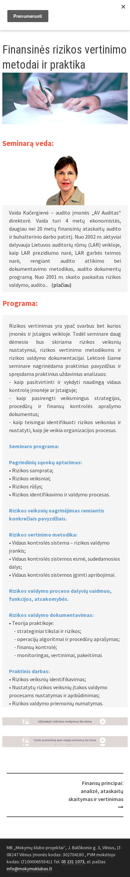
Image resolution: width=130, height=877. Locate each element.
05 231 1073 (72, 862)
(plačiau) (61, 285)
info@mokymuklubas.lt (29, 869)
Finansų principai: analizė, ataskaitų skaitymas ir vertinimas (95, 791)
